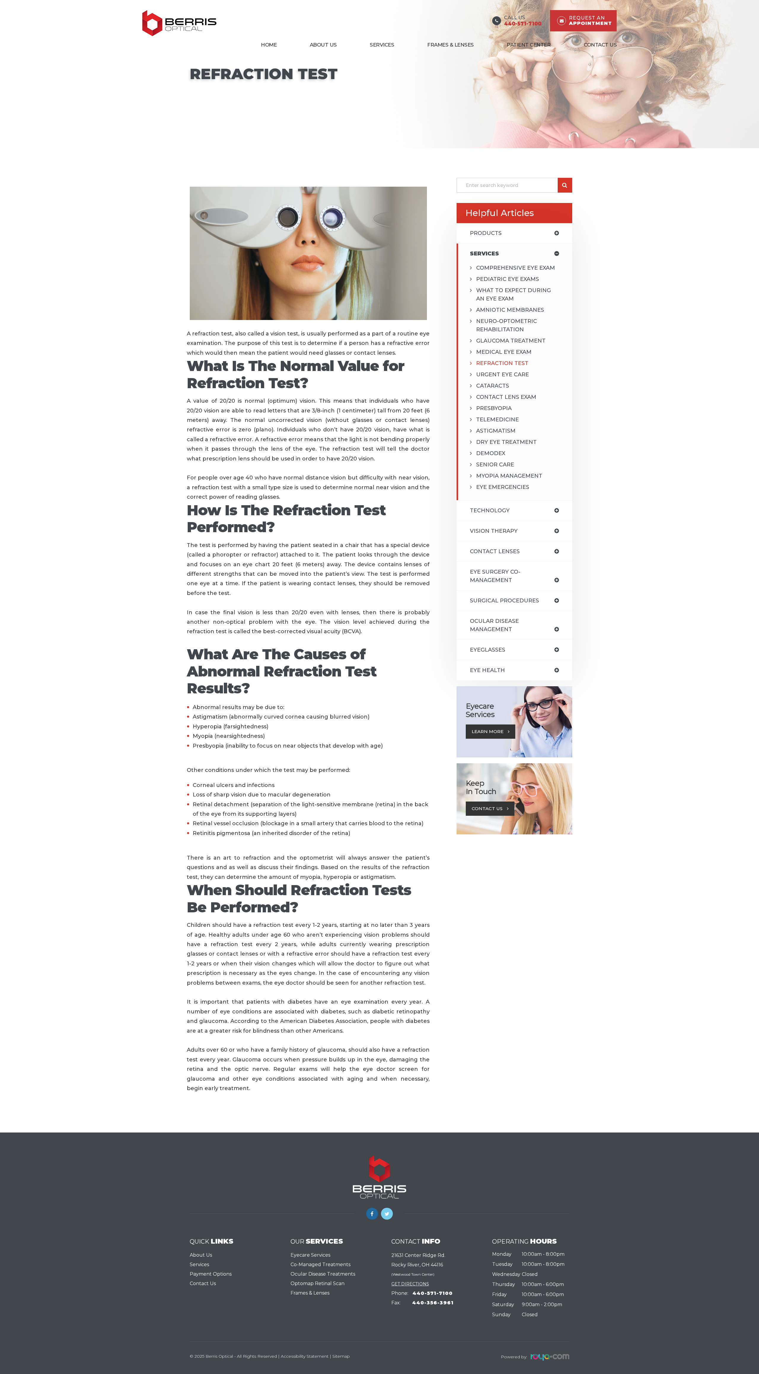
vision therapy (494, 531)
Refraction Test (502, 363)
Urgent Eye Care (502, 374)
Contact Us (600, 45)
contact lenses (495, 551)
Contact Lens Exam (506, 397)
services (484, 253)
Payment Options (211, 1274)
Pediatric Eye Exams (507, 279)
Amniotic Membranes (510, 310)
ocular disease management (494, 625)
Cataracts (492, 386)
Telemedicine (497, 419)
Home (269, 45)
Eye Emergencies (502, 487)
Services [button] (382, 45)
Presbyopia (494, 408)
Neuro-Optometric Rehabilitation (506, 325)
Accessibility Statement (305, 1356)
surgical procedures (504, 600)
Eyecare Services (310, 1255)
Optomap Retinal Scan (318, 1283)
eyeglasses (487, 650)
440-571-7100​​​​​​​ (432, 1293)
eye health (487, 670)
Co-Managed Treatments (320, 1264)
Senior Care (495, 464)
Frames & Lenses (450, 45)
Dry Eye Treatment (506, 442)
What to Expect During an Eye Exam (513, 294)
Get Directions (410, 1284)
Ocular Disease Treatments (323, 1274)
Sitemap (341, 1356)
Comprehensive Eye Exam (515, 268)
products (486, 233)
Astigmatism (496, 431)
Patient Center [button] (529, 45)
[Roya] (548, 1356)
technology (490, 510)
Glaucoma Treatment (511, 340)
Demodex (490, 453)
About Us (323, 45)
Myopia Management (509, 476)
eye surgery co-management (495, 576)
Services (199, 1264)
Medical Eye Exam (504, 352)
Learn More (487, 731)
